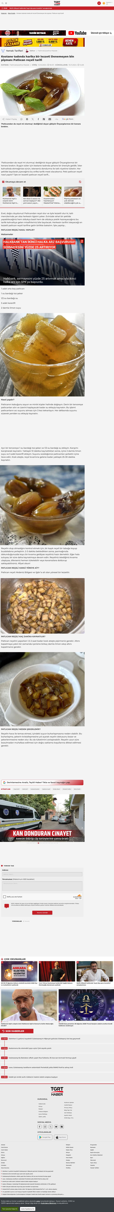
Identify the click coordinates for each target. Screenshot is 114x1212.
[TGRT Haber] (57, 3)
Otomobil (68, 1165)
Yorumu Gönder (42, 912)
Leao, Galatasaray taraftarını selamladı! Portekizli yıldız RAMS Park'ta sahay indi (41, 1067)
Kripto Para (69, 1150)
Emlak (3, 1162)
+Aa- (57, 119)
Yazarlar (92, 1165)
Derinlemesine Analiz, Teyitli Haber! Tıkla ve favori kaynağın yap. (38, 782)
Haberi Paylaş (11, 119)
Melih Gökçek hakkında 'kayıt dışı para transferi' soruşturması (20, 1186)
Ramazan (93, 1147)
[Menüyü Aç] (6, 3)
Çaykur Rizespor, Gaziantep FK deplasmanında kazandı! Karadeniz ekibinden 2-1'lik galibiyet (29, 1184)
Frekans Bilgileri (43, 1111)
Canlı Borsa (4, 1147)
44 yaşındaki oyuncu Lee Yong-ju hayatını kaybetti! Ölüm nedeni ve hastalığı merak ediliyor (29, 1191)
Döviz (2, 1152)
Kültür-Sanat (69, 1147)
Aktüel (3, 1145)
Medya (68, 1160)
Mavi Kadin (11, 13)
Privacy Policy (68, 1107)
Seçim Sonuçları (95, 1152)
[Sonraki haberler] (80, 182)
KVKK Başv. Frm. (69, 1118)
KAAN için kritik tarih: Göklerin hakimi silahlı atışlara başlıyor (33, 1077)
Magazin (68, 1155)
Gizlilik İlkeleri (68, 1105)
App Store (62, 1137)
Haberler (4, 13)
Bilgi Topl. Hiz (68, 1110)
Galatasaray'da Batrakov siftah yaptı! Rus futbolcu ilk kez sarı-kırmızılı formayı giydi (42, 1058)
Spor (91, 1157)
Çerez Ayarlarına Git (27, 1209)
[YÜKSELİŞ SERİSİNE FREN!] (42, 818)
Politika (68, 1168)
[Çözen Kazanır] (42, 42)
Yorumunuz (18, 879)
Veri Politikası (68, 1113)
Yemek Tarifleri (14, 50)
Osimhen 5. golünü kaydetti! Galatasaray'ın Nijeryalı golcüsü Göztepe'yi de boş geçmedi (44, 1039)
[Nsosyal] (44, 119)
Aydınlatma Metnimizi (48, 1203)
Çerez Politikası (43, 1114)
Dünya (3, 1155)
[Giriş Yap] (99, 3)
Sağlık (92, 1150)
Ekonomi (3, 1160)
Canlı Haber (4, 1150)
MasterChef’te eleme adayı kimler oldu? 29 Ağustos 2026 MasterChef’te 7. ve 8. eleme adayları (42, 8)
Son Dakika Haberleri (96, 1155)
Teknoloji (93, 1160)
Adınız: (5, 870)
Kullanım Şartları (69, 1102)
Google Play (46, 1137)
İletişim (41, 1109)
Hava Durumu (5, 1168)
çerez (38, 1201)
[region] (57, 1204)
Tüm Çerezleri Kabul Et (9, 1209)
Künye (40, 1106)
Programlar (93, 1145)
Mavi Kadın (69, 1157)
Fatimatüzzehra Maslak (47, 51)
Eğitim (3, 1157)
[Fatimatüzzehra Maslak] (27, 50)
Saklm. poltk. (42, 1116)
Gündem (3, 1165)
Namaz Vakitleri (70, 1162)
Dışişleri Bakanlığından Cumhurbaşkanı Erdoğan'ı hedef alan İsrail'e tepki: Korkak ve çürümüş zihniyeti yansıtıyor (33, 1194)
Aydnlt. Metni (68, 1115)
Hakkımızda (42, 1104)
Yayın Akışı (93, 1162)
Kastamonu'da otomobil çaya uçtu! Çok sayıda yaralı (30, 1048)
